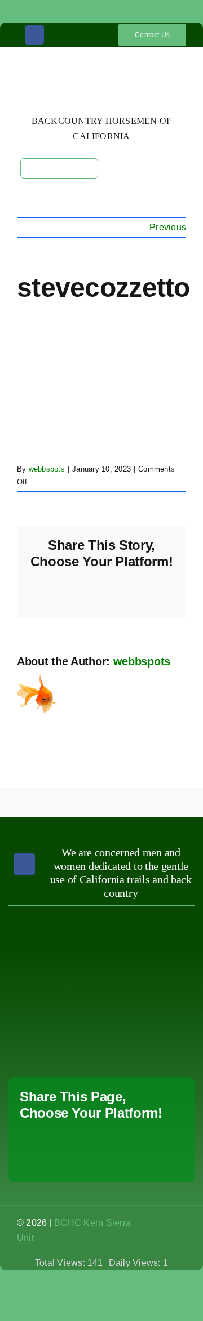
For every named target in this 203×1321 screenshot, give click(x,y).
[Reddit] (70, 1147)
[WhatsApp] (112, 1147)
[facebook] (34, 35)
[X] (50, 1147)
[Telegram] (132, 1147)
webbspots (47, 469)
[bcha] (53, 944)
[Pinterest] (174, 1147)
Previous (167, 227)
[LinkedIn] (91, 1147)
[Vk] (29, 1163)
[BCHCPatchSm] (150, 921)
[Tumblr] (153, 1147)
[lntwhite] (53, 1025)
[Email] (138, 1163)
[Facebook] (29, 1147)
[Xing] (83, 1163)
